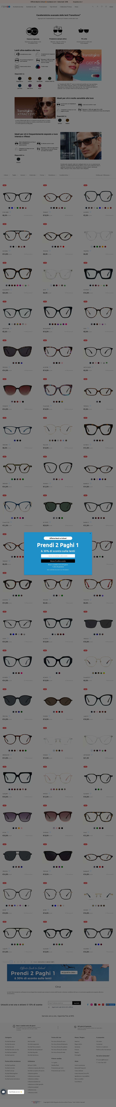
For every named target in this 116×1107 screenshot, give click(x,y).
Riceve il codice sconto (58, 561)
